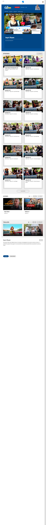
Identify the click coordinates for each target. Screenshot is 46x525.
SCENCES (11, 11)
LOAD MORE (23, 191)
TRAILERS (15, 11)
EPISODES (6, 11)
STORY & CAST (20, 11)
